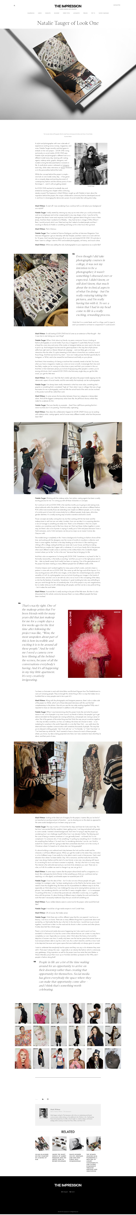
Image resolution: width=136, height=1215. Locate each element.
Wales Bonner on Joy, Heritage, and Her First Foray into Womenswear (76, 1158)
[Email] (47, 1099)
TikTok (63, 167)
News (40, 13)
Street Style (66, 13)
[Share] (42, 1099)
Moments (76, 13)
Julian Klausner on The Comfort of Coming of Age (41, 1157)
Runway (56, 13)
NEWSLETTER (116, 5)
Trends (85, 13)
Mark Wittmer (55, 1109)
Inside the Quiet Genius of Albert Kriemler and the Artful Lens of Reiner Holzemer (59, 1158)
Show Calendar (104, 13)
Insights (48, 13)
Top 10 (93, 13)
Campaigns (30, 13)
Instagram (66, 165)
